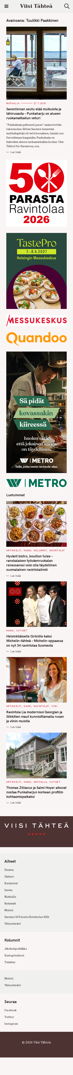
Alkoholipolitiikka (15, 948)
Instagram (11, 1023)
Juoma (8, 890)
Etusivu (9, 870)
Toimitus (9, 962)
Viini (55, 706)
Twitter (9, 1017)
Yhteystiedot (12, 923)
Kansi (27, 550)
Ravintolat (57, 550)
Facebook (10, 1010)
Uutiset (21, 630)
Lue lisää (15, 152)
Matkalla (13, 103)
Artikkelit (13, 550)
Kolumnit (40, 550)
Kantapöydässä (14, 955)
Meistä (8, 910)
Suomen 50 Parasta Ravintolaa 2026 (26, 917)
